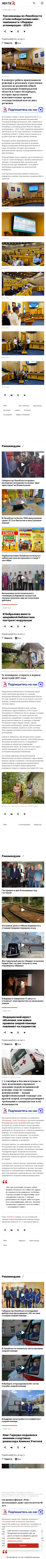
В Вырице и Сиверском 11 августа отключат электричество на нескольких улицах (22, 1001)
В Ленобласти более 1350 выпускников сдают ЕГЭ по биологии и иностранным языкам (22, 520)
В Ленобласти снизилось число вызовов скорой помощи (22, 1349)
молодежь (27, 410)
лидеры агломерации (23, 414)
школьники (6, 410)
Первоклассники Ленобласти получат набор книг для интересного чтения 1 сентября (21, 558)
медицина (22, 1240)
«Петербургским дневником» (14, 1522)
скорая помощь (34, 1240)
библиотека (38, 824)
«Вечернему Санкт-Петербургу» (14, 1120)
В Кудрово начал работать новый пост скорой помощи (21, 1420)
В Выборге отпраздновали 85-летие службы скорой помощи (20, 1385)
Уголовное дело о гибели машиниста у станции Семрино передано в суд (21, 927)
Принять (23, 1546)
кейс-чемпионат (24, 406)
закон (5, 1245)
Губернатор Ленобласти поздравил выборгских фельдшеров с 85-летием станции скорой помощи (21, 1313)
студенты (17, 410)
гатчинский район (24, 824)
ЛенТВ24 (10, 1217)
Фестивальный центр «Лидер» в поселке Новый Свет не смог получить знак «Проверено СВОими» (23, 963)
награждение (7, 414)
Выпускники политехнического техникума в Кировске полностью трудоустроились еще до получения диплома (20, 597)
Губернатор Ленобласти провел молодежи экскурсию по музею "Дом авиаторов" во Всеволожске (20, 483)
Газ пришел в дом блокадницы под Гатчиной (19, 891)
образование (37, 406)
